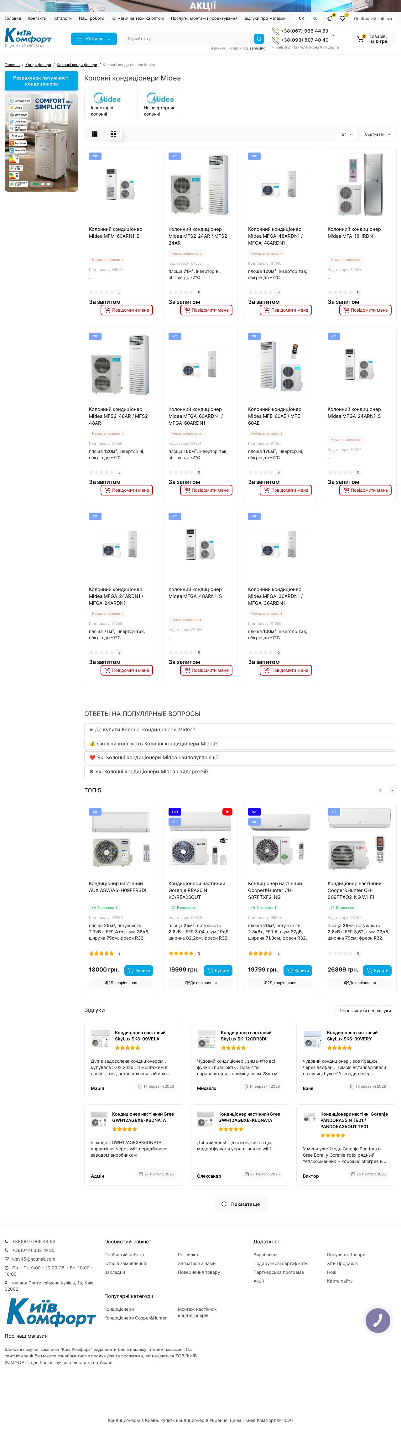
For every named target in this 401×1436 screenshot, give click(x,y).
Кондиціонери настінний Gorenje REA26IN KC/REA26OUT (197, 890)
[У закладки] (127, 222)
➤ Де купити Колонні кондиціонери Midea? (142, 729)
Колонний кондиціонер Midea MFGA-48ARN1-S (195, 592)
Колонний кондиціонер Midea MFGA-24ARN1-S (354, 412)
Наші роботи (91, 18)
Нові (331, 1272)
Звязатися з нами (197, 1263)
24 (345, 134)
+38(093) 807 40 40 (304, 40)
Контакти (37, 18)
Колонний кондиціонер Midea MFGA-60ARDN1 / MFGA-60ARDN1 (196, 416)
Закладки (114, 1272)
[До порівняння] (114, 222)
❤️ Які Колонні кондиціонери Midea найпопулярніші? (154, 757)
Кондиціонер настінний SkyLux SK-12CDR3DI (246, 1035)
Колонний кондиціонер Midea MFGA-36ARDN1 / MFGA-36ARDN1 (275, 596)
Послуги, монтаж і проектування (204, 18)
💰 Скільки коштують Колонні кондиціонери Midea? (153, 743)
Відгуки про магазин (265, 18)
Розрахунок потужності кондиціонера (41, 81)
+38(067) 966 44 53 (303, 31)
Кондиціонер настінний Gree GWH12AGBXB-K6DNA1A (143, 1117)
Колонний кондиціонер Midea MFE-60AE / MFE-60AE (275, 416)
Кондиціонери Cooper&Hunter (135, 1317)
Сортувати (375, 134)
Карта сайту (340, 1280)
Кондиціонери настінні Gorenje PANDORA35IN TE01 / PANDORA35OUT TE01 (354, 1120)
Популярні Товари (346, 1254)
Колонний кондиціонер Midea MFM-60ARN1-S (115, 232)
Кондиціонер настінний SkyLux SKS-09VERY (352, 1035)
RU (315, 18)
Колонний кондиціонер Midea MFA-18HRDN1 (354, 232)
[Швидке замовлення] (114, 879)
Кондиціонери (119, 1309)
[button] (36, 184)
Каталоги (63, 18)
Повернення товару (199, 1272)
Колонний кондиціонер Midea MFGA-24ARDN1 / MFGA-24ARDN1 (116, 596)
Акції (258, 1280)
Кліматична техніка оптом (138, 18)
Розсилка (188, 1254)
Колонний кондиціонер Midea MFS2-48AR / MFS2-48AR (119, 416)
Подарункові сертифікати (280, 1263)
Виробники (265, 1254)
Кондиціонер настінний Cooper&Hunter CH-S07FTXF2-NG (275, 890)
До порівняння (124, 982)
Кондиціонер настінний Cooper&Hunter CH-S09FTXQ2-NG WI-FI (355, 890)
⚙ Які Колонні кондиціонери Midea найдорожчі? (149, 771)
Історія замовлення (125, 1263)
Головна (13, 18)
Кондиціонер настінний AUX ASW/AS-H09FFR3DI (117, 886)
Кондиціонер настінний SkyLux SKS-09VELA (140, 1035)
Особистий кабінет (373, 18)
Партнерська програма (278, 1272)
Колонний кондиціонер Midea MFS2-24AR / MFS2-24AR (199, 236)
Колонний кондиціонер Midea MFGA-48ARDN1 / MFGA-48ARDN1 (275, 236)
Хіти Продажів (342, 1263)
